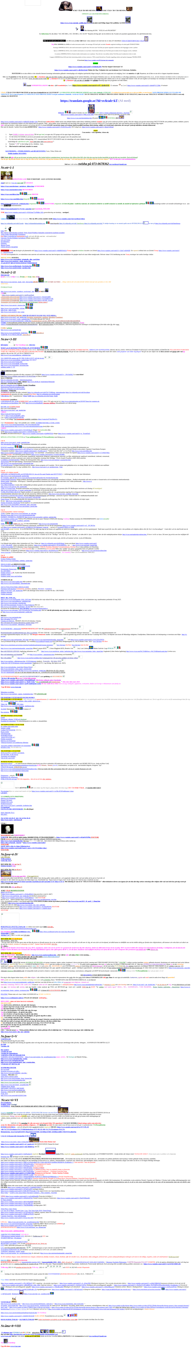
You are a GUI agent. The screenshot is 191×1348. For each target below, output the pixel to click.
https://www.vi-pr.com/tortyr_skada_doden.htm (16, 261)
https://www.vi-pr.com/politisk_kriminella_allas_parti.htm (20, 259)
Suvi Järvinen (61, 645)
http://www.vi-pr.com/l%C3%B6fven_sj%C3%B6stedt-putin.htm (146, 651)
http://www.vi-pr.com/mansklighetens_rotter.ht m (37, 1304)
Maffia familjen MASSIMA (17, 153)
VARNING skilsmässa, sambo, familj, (13, 1251)
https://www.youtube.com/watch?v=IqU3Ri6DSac (17, 1147)
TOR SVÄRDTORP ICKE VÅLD (133, 41)
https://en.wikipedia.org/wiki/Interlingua (167, 223)
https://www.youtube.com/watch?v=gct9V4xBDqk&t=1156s (21, 683)
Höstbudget (15, 1294)
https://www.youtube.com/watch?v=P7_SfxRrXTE (90, 85)
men (17, 818)
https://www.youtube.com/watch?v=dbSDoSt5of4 (71, 70)
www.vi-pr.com (16, 687)
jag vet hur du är (25, 818)
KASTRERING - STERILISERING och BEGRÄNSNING (26, 151)
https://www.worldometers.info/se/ (12, 998)
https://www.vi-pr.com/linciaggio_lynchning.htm (16, 266)
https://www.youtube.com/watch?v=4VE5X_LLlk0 (17, 1175)
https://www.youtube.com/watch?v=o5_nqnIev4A (17, 1144)
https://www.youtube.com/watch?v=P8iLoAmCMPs (77, 114)
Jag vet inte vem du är (8, 818)
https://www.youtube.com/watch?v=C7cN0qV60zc (93, 453)
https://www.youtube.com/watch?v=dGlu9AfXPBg (73, 837)
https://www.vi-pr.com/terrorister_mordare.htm (16, 268)
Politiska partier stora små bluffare (11, 576)
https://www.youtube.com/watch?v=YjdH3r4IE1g (16, 1178)
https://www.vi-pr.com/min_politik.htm (73, 23)
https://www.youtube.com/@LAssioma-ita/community (99, 60)
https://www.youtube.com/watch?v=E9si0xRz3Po (85, 67)
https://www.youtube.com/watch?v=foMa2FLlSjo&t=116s (19, 121)
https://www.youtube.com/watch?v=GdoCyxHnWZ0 (113, 250)
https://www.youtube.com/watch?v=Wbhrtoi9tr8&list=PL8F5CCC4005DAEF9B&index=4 (29, 1176)
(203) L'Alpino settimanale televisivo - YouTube (114, 113)
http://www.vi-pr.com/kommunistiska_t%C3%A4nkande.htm (20, 424)
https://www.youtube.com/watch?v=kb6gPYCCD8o (143, 85)
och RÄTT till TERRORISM (19, 263)
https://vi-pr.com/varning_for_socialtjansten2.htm (40, 1057)
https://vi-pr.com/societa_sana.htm (179, 968)
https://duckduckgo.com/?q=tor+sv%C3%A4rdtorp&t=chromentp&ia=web (34, 1334)
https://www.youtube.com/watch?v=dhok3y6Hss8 (98, 127)
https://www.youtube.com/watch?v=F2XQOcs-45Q (54, 127)
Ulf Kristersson (31, 661)
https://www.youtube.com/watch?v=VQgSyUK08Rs (48, 454)
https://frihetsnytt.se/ (23, 846)
